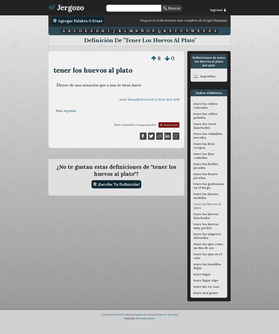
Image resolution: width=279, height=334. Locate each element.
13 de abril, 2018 (168, 99)
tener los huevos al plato (93, 70)
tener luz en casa (206, 286)
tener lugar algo (206, 280)
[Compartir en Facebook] (143, 136)
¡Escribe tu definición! (118, 184)
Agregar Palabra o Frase (79, 20)
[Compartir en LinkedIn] (167, 136)
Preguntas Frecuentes (144, 314)
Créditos (127, 314)
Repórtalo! (170, 125)
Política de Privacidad (167, 314)
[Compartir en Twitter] (151, 136)
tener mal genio (206, 293)
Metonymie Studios (145, 318)
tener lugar (202, 274)
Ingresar (217, 10)
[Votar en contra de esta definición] (167, 58)
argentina (70, 111)
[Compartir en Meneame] (176, 136)
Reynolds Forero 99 (141, 99)
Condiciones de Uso (111, 314)
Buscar (174, 8)
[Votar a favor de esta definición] (153, 58)
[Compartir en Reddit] (159, 136)
